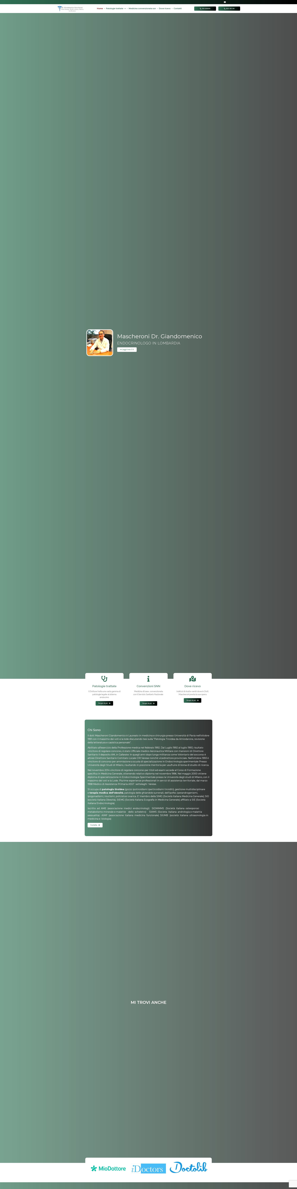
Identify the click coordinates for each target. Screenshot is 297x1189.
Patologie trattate (114, 8)
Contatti (178, 8)
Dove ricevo (165, 8)
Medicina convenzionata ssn (142, 8)
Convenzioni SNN (148, 686)
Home (100, 8)
